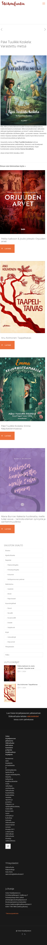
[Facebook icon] (22, 934)
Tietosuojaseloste (12, 913)
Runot (10, 608)
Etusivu (7, 550)
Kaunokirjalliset (10, 603)
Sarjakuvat (11, 627)
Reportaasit (12, 599)
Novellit (10, 613)
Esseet (10, 623)
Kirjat (7, 632)
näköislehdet (33, 716)
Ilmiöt (9, 594)
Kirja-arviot (11, 642)
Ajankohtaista (10, 555)
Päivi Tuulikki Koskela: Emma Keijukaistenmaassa (15, 427)
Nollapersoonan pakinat (16, 579)
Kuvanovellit (12, 618)
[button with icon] (8, 846)
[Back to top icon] (42, 940)
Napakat (8, 560)
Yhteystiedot (9, 647)
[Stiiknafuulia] (13, 4)
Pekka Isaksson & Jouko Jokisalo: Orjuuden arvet (23, 240)
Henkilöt (10, 589)
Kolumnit (11, 574)
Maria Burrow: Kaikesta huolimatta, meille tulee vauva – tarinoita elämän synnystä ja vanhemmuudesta (23, 519)
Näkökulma (9, 584)
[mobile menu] (44, 4)
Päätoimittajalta (13, 565)
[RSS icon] (25, 934)
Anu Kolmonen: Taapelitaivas (16, 337)
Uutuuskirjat (12, 637)
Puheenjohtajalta (13, 570)
